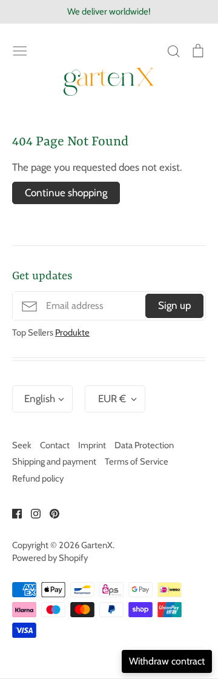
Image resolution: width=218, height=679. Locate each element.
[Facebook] (12, 512)
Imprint (92, 445)
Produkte (72, 332)
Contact (55, 445)
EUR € (112, 398)
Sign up (174, 305)
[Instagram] (31, 512)
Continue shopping (66, 193)
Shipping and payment (54, 461)
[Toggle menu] (20, 50)
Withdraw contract (167, 661)
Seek (21, 445)
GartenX (97, 545)
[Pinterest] (50, 512)
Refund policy (38, 478)
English (39, 398)
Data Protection (144, 445)
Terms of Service (136, 461)
